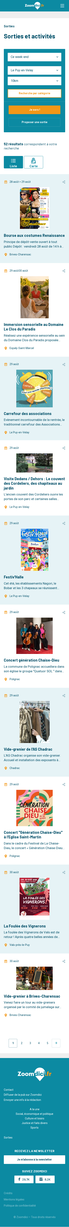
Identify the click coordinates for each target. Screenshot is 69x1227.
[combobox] (34, 70)
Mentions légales (14, 1199)
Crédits (8, 1193)
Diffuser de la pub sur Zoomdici (23, 1094)
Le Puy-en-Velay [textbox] (22, 70)
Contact (8, 1089)
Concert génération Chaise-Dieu (31, 660)
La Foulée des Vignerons (25, 926)
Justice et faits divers (35, 1123)
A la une (34, 1109)
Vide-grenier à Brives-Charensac (32, 996)
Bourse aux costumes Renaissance (34, 235)
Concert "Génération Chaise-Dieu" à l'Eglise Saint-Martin (33, 834)
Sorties (8, 1137)
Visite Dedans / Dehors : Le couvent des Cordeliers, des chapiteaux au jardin (34, 483)
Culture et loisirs (34, 1118)
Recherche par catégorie (34, 93)
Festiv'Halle (14, 577)
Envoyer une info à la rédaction (22, 1099)
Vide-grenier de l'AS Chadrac (28, 749)
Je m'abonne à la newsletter (34, 1159)
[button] (62, 5)
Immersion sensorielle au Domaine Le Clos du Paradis (33, 326)
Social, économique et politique (34, 1113)
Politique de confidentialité (20, 1205)
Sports (34, 1127)
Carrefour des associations (28, 413)
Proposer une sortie (34, 122)
